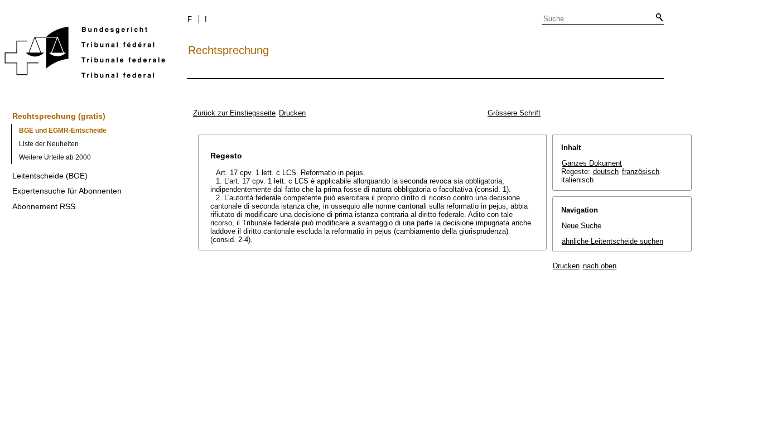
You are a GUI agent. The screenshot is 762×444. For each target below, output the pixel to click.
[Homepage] (85, 54)
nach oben (599, 266)
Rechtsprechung (228, 50)
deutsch (606, 171)
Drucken (292, 113)
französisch (640, 171)
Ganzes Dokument (592, 163)
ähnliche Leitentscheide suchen (612, 241)
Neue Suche (581, 225)
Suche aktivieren (657, 18)
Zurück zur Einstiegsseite (234, 113)
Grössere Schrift (514, 113)
